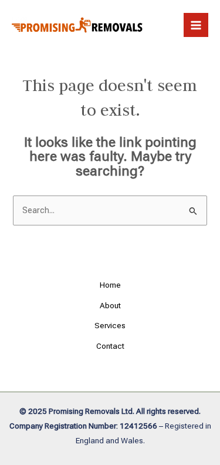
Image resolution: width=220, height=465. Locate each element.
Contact (110, 346)
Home (110, 284)
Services (110, 325)
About (110, 305)
